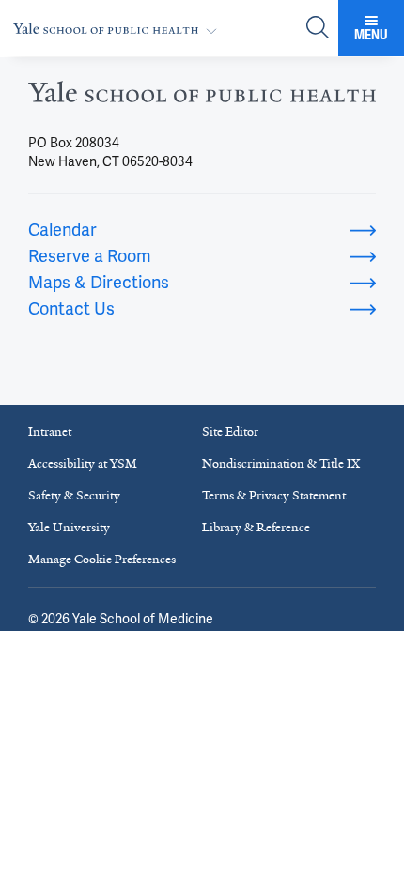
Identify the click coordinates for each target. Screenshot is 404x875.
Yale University (69, 527)
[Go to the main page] (119, 29)
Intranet (49, 431)
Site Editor (230, 431)
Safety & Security (74, 495)
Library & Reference (256, 527)
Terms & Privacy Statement (274, 495)
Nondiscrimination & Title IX (281, 463)
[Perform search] (317, 28)
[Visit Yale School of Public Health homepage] (202, 97)
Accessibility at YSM (82, 463)
